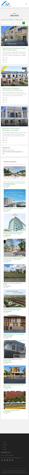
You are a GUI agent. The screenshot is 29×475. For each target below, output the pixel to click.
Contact (5, 449)
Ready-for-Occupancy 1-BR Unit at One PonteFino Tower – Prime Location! (13, 233)
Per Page (19, 23)
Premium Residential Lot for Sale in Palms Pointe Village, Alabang (14, 183)
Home (4, 442)
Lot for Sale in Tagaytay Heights (11, 410)
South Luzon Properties (7, 19)
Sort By (13, 23)
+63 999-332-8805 (10, 150)
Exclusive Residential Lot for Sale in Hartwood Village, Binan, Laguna (12, 309)
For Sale (24, 28)
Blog (4, 447)
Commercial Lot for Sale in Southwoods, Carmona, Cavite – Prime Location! (13, 258)
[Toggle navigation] (26, 4)
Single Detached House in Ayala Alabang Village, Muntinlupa (13, 334)
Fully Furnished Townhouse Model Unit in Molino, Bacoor (13, 49)
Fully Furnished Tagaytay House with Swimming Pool (12, 360)
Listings (5, 444)
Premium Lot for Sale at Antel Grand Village (12, 283)
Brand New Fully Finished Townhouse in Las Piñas (11, 129)
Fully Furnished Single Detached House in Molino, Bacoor (14, 385)
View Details (5, 187)
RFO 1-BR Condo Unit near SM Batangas (13, 208)
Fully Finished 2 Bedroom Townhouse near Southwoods (12, 89)
